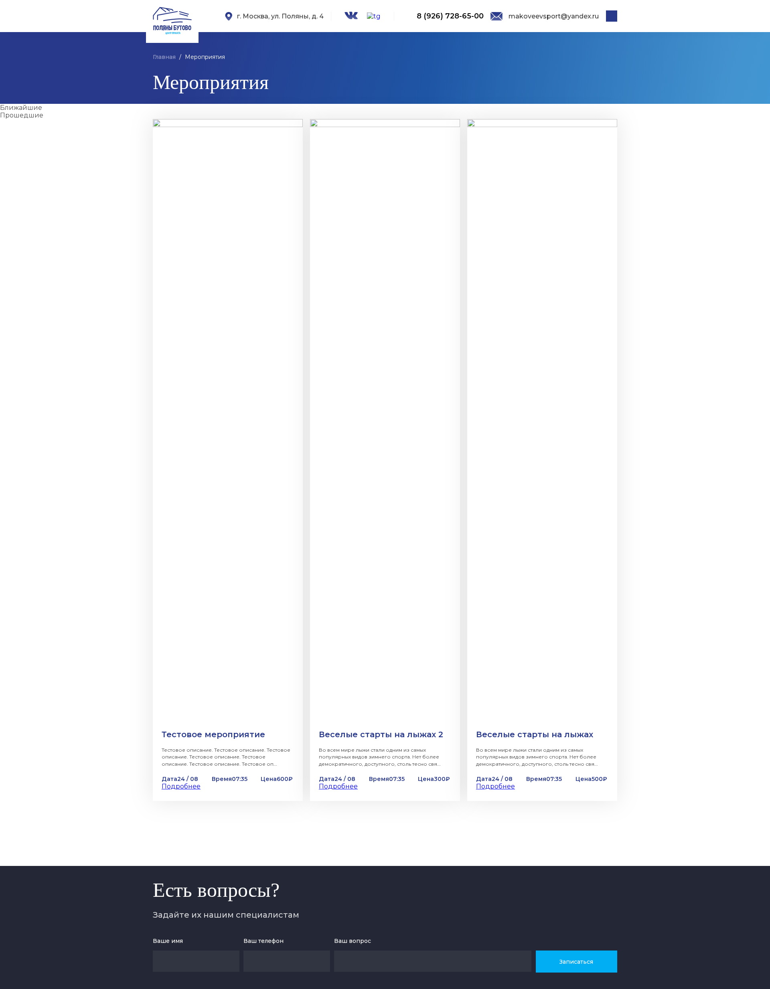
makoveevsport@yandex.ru (554, 16)
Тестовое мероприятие (213, 734)
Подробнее (181, 786)
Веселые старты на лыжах (534, 734)
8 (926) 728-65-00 (450, 16)
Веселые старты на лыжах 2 (381, 734)
